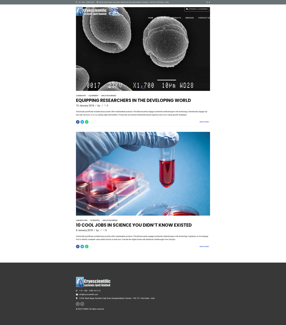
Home (150, 18)
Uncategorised (108, 95)
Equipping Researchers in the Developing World (133, 100)
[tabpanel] (143, 49)
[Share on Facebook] (78, 122)
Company (162, 18)
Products (176, 18)
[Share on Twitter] (82, 122)
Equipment (94, 95)
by (99, 105)
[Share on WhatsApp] (86, 122)
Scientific (95, 220)
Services (189, 18)
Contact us (204, 18)
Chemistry (81, 95)
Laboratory (82, 220)
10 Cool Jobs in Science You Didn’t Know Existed (134, 225)
